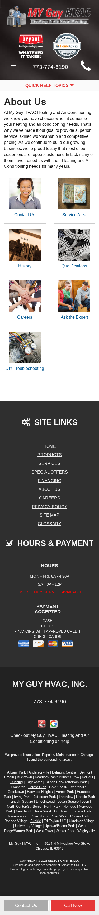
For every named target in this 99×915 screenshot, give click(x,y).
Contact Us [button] (26, 905)
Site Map (49, 515)
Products (49, 455)
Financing (49, 480)
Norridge (69, 806)
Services (49, 463)
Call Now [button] (73, 905)
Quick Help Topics (47, 85)
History (24, 266)
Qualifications (74, 266)
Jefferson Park (45, 797)
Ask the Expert (74, 317)
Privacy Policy (49, 506)
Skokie (35, 821)
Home (49, 446)
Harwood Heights (40, 792)
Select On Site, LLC (63, 860)
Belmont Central (64, 772)
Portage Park (81, 811)
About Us (49, 489)
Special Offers (49, 472)
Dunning (16, 782)
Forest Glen (37, 787)
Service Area (74, 215)
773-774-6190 (49, 701)
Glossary (49, 524)
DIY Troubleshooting (25, 368)
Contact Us (24, 215)
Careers (24, 317)
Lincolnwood (45, 801)
